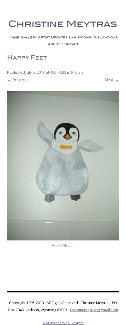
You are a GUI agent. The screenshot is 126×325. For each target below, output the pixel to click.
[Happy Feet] (63, 165)
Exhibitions (80, 37)
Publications (105, 37)
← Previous (18, 79)
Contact (70, 44)
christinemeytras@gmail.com (94, 309)
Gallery (29, 37)
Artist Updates (52, 37)
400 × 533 (58, 72)
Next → (112, 79)
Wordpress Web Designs (63, 323)
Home (13, 37)
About (54, 44)
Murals (77, 72)
